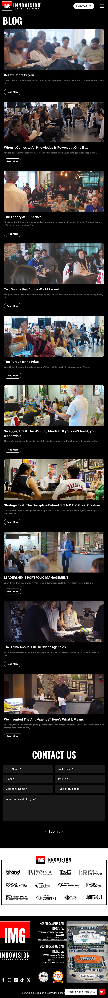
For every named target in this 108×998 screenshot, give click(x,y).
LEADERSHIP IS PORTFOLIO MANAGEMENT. (36, 577)
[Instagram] (9, 980)
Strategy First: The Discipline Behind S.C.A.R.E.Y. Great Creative (52, 505)
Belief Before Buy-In (19, 75)
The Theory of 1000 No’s (22, 217)
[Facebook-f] (3, 980)
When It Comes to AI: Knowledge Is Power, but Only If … (46, 147)
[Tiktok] (22, 980)
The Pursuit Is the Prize (21, 361)
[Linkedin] (16, 980)
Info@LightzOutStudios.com (52, 962)
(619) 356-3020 (53, 937)
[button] (102, 6)
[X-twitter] (28, 980)
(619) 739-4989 (53, 960)
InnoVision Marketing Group (52, 993)
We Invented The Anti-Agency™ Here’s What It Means (44, 719)
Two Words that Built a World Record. (32, 289)
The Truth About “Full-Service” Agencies (35, 647)
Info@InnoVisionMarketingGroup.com (53, 940)
